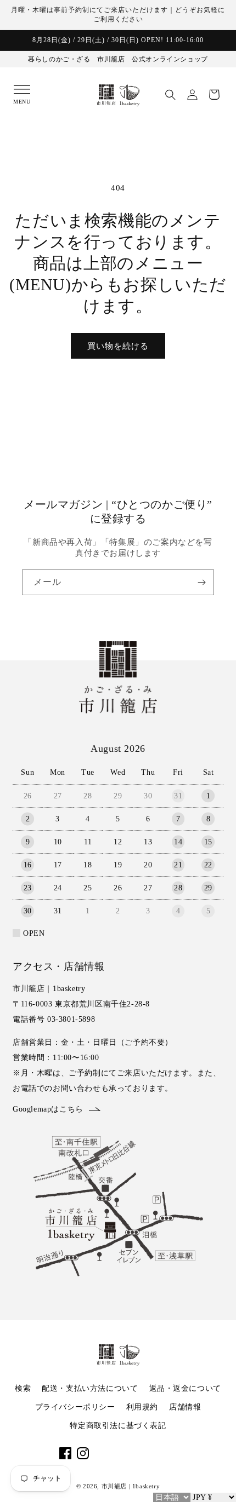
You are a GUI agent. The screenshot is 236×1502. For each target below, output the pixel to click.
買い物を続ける (118, 346)
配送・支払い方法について (90, 1388)
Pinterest (153, 1453)
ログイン (192, 95)
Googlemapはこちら (48, 1109)
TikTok (118, 1453)
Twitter (136, 1453)
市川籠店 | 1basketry (131, 1486)
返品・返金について (185, 1388)
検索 (23, 1388)
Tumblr (171, 1453)
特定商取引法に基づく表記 (118, 1426)
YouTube (100, 1453)
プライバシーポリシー (75, 1407)
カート (214, 95)
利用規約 (142, 1407)
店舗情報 (185, 1407)
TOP (215, 1485)
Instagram (83, 1453)
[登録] (201, 582)
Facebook (65, 1453)
